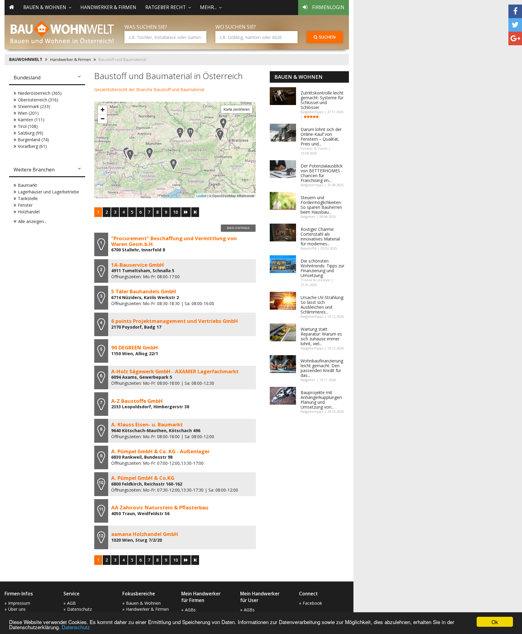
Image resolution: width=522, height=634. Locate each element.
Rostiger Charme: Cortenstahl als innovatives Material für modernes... (320, 236)
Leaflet (201, 195)
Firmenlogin (328, 7)
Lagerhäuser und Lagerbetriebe (48, 192)
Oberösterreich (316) (38, 100)
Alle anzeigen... (32, 221)
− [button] (103, 119)
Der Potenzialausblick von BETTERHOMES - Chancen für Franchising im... (322, 173)
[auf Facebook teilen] (515, 11)
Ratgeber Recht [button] (165, 7)
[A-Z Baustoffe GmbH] (220, 135)
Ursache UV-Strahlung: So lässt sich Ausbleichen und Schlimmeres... (322, 305)
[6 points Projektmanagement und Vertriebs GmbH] (223, 123)
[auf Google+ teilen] (515, 38)
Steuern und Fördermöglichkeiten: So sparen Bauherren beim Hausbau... (321, 205)
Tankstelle (28, 198)
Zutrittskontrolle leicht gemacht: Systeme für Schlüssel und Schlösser (322, 100)
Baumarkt (27, 185)
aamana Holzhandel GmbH (144, 533)
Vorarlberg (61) (32, 146)
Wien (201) (28, 113)
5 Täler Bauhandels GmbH (143, 291)
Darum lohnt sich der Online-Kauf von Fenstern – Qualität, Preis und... (321, 136)
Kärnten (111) (31, 120)
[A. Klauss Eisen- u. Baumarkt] (173, 164)
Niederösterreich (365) (40, 93)
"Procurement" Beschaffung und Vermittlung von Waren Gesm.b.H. (174, 241)
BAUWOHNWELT (25, 59)
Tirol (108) (28, 126)
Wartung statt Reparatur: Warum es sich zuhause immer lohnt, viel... (321, 336)
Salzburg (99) (30, 133)
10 (175, 212)
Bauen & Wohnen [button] (44, 7)
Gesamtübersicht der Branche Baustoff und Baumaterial (149, 89)
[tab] (47, 78)
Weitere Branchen (34, 169)
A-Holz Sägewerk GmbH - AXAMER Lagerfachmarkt (175, 371)
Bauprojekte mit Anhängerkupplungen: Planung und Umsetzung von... (322, 400)
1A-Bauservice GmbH (137, 264)
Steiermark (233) (34, 106)
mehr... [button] (208, 7)
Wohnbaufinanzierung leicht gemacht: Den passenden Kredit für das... (322, 368)
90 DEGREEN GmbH (134, 347)
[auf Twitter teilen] (515, 25)
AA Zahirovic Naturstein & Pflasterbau (159, 507)
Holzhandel (29, 212)
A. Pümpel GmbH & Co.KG (142, 477)
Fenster (25, 205)
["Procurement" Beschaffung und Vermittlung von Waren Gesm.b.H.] (130, 155)
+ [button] (103, 109)
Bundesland (27, 77)
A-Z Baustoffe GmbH (137, 400)
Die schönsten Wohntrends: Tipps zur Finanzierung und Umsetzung (322, 268)
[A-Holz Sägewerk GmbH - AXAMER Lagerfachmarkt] (149, 153)
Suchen (326, 37)
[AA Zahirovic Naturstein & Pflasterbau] (190, 133)
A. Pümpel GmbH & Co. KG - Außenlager (160, 451)
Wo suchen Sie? (235, 26)
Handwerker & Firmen (108, 7)
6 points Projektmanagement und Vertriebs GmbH (174, 320)
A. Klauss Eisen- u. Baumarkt (147, 424)
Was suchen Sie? (145, 26)
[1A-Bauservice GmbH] (180, 133)
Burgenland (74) (33, 139)
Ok (494, 622)
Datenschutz (76, 627)
